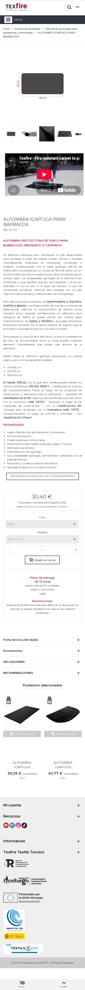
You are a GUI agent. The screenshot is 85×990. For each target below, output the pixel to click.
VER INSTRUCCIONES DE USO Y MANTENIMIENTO (42, 476)
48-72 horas (42, 581)
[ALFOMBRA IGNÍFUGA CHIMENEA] (22, 712)
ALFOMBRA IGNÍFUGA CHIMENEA (22, 767)
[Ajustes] (77, 7)
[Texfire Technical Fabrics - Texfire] (16, 7)
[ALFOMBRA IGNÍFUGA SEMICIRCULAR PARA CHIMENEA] (63, 712)
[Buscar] (69, 7)
